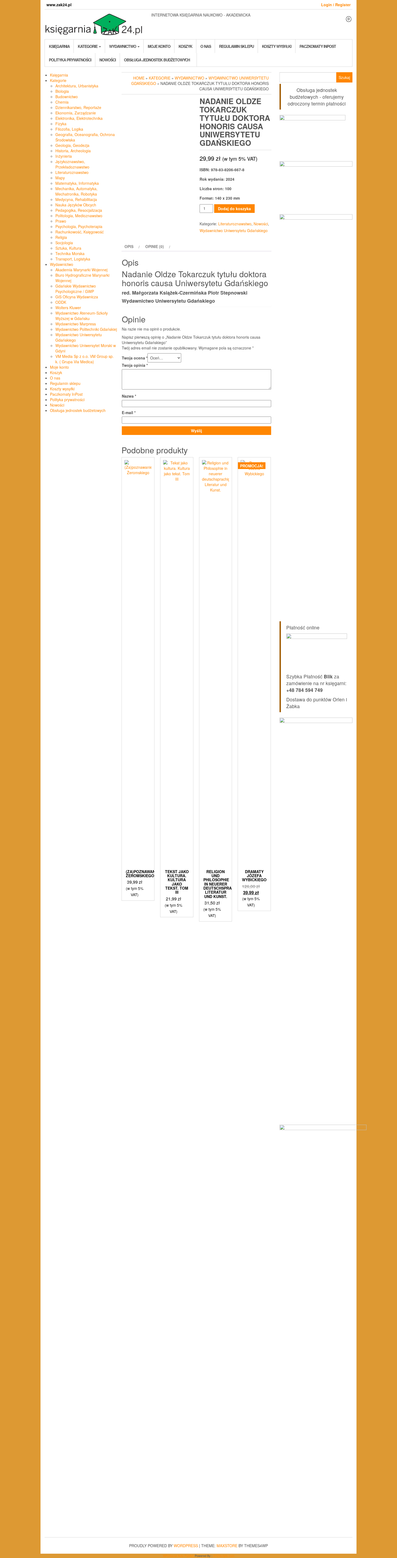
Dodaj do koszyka (234, 208)
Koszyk (185, 46)
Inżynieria (63, 156)
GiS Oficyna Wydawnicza (76, 296)
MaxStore (227, 1545)
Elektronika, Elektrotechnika (79, 118)
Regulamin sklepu (236, 46)
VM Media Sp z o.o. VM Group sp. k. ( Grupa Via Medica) (84, 359)
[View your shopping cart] (344, 24)
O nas (205, 46)
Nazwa (129, 396)
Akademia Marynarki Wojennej (81, 269)
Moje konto (159, 46)
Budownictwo (66, 96)
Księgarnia (59, 46)
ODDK (60, 302)
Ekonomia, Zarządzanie (75, 112)
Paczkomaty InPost (318, 46)
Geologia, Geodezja (72, 145)
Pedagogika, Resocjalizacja (78, 210)
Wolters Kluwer (68, 307)
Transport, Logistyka (72, 259)
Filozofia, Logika (69, 129)
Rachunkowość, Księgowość (79, 232)
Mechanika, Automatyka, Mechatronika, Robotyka (76, 191)
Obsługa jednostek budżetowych (157, 59)
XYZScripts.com (223, 1555)
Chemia (62, 102)
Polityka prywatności (70, 59)
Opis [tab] (129, 246)
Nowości (107, 59)
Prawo (60, 221)
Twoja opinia (135, 365)
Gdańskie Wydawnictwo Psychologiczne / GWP (75, 288)
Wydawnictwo (123, 46)
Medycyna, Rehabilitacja (76, 199)
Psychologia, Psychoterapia (78, 226)
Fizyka (60, 123)
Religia (61, 237)
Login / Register (336, 4)
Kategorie (88, 46)
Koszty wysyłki (276, 46)
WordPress (186, 1545)
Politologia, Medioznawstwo (78, 215)
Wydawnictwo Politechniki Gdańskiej (86, 329)
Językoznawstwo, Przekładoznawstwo (72, 164)
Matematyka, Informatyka (77, 183)
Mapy (60, 177)
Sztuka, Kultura (68, 248)
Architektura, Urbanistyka (76, 85)
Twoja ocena (134, 358)
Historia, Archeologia (73, 150)
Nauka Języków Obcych (75, 204)
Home (138, 78)
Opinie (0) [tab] (154, 246)
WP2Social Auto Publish (178, 1555)
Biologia (62, 91)
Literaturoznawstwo (72, 172)
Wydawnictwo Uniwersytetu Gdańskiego (234, 230)
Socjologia (64, 242)
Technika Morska (70, 253)
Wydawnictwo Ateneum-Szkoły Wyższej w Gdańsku (81, 315)
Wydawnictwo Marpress (75, 323)
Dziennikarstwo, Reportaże (78, 107)
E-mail (129, 412)
